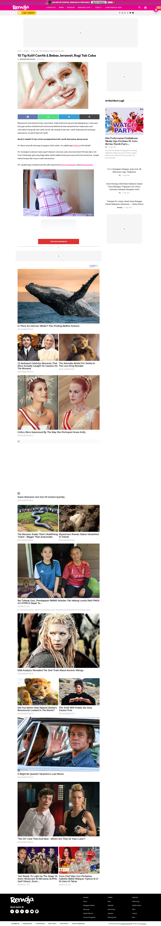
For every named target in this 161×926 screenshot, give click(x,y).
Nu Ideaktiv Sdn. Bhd (126, 923)
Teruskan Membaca (58, 241)
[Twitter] (125, 13)
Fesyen (26, 51)
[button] (139, 7)
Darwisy (119, 207)
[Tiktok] (127, 13)
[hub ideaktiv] (145, 6)
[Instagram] (122, 13)
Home (20, 51)
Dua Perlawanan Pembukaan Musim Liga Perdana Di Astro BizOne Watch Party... (121, 141)
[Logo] (20, 7)
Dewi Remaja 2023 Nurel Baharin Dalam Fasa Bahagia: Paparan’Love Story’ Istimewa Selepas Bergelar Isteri (124, 187)
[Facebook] (119, 13)
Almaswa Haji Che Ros (27, 59)
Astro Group (143, 923)
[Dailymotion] (133, 13)
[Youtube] (130, 13)
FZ (106, 147)
